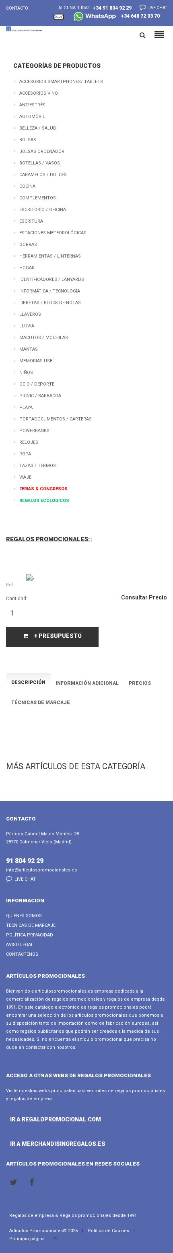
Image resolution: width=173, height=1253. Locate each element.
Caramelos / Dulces (43, 174)
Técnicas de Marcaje (31, 925)
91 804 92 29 (24, 861)
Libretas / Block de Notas (50, 302)
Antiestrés (32, 105)
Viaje (25, 477)
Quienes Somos (24, 915)
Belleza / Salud (37, 128)
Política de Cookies (108, 1230)
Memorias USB (36, 361)
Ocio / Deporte (36, 384)
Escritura (31, 221)
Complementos (37, 198)
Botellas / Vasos (39, 163)
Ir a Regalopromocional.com (33, 1119)
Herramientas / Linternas (50, 256)
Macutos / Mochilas (43, 337)
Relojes (28, 442)
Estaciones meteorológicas (52, 233)
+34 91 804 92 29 (112, 8)
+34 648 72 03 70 (138, 16)
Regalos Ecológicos (44, 500)
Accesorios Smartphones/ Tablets (61, 81)
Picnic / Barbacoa (40, 395)
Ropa (25, 454)
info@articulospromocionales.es (41, 870)
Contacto (17, 8)
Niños (26, 372)
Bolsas (27, 139)
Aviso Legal (19, 944)
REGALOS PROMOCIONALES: (48, 539)
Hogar (27, 267)
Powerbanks (34, 430)
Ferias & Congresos (43, 488)
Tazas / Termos (37, 465)
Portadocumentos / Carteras (55, 419)
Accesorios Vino (38, 93)
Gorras (28, 244)
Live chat (156, 8)
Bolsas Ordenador (41, 151)
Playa (26, 407)
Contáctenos (22, 954)
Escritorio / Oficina (42, 209)
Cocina (27, 186)
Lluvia (26, 326)
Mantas (28, 349)
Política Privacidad (29, 935)
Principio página (27, 1238)
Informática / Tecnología (49, 291)
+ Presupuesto (58, 636)
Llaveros (30, 314)
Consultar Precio (144, 597)
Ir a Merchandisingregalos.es (33, 1144)
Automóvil (32, 116)
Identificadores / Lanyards (51, 279)
